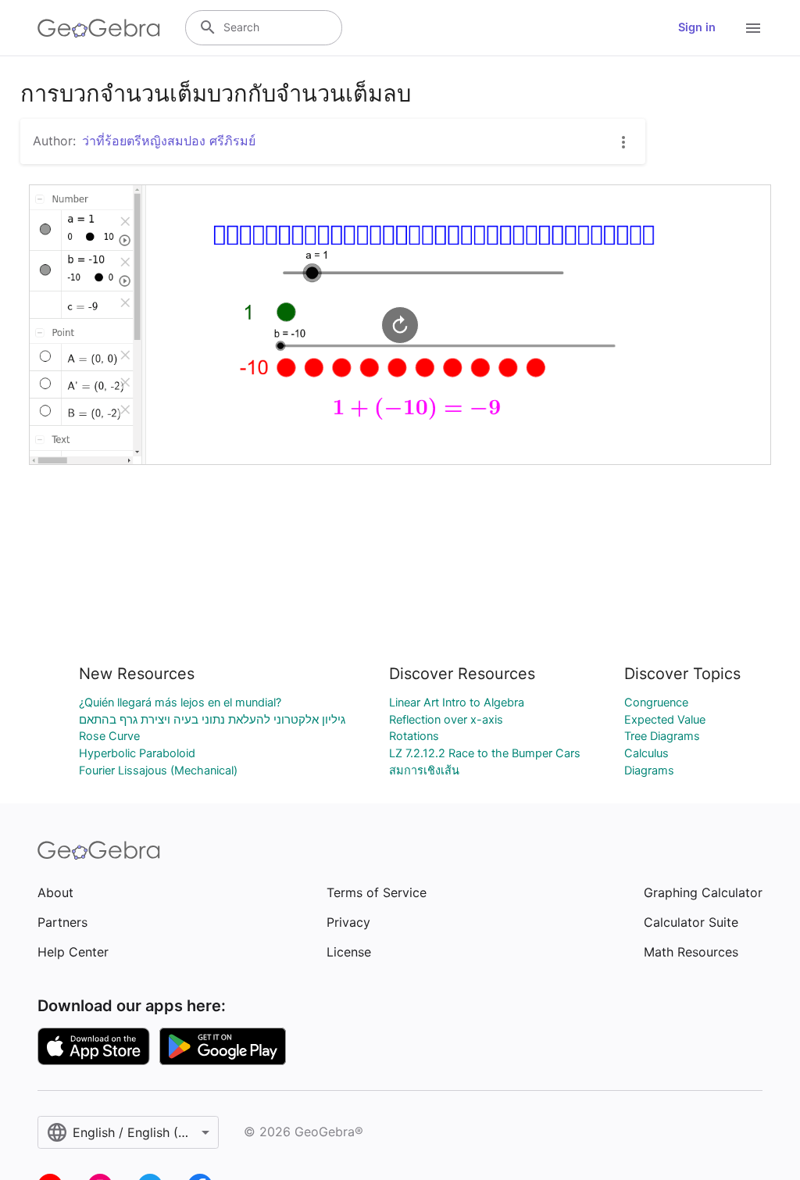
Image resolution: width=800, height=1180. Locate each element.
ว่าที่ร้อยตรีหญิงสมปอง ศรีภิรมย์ (168, 140)
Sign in (697, 27)
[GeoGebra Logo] (99, 28)
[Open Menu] (753, 28)
